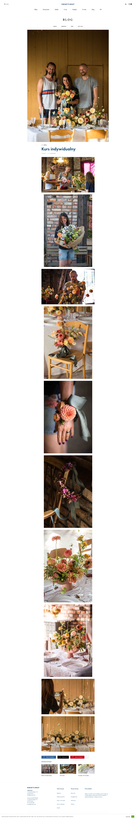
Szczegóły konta (74, 796)
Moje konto (73, 793)
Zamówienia (73, 800)
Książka (74, 9)
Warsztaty (63, 26)
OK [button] (132, 816)
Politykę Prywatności (98, 797)
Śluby (72, 26)
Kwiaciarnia (46, 9)
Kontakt (58, 807)
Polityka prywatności (61, 796)
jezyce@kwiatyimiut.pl (31, 804)
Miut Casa (80, 26)
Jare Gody (62, 775)
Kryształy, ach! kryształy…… (84, 775)
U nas (65, 9)
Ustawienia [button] (128, 816)
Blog (93, 9)
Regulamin (59, 793)
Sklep (35, 9)
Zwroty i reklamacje (60, 804)
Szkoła (56, 9)
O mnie (84, 9)
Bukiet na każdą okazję (46, 775)
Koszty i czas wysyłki (61, 800)
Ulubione (72, 804)
